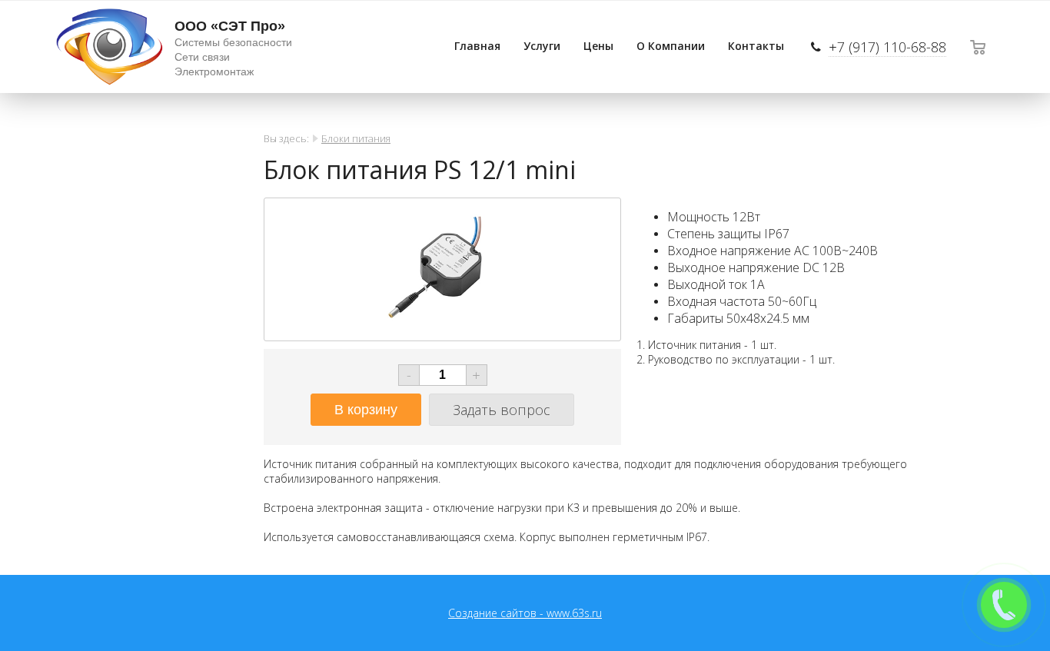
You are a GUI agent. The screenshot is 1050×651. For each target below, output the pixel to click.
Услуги (541, 45)
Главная (477, 45)
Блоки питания (355, 138)
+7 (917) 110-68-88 (887, 47)
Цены (598, 45)
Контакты (756, 45)
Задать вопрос (501, 409)
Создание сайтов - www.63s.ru (525, 613)
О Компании (670, 45)
